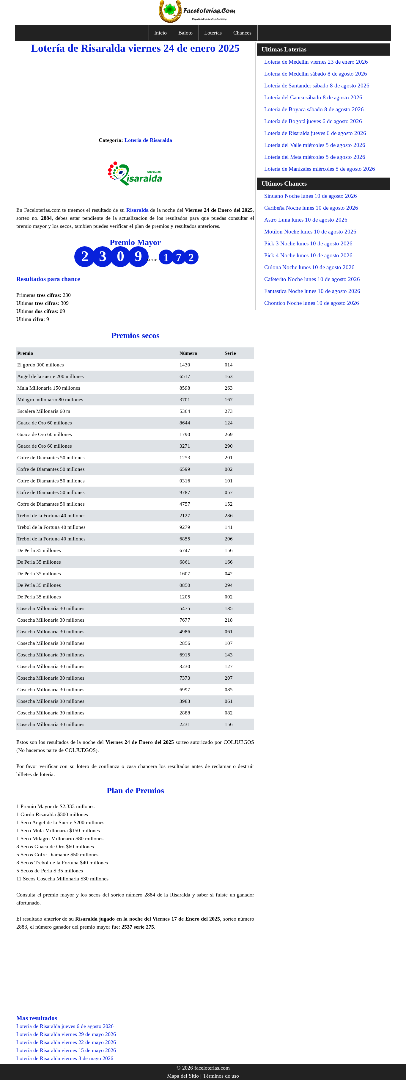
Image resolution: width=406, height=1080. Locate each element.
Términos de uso (221, 1076)
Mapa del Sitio (183, 1076)
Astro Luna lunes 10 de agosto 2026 (305, 220)
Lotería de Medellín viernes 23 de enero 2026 (316, 62)
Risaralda (137, 210)
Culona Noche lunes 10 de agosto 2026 (309, 267)
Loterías (213, 33)
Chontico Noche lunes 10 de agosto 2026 (311, 303)
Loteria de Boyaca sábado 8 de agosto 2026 (314, 109)
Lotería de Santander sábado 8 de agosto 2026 (316, 85)
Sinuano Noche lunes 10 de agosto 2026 (310, 196)
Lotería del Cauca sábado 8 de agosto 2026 (313, 97)
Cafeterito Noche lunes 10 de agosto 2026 (312, 279)
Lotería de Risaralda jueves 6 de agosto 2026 (315, 133)
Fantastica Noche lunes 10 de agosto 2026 (312, 291)
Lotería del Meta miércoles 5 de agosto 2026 (314, 157)
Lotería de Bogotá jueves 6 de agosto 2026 (313, 121)
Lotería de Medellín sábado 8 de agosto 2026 (315, 73)
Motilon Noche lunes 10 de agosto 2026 (310, 231)
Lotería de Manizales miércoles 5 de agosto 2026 (319, 169)
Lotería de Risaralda (148, 140)
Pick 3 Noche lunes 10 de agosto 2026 (308, 243)
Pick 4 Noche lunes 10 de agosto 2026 (308, 255)
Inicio (160, 33)
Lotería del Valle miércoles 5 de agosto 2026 (314, 145)
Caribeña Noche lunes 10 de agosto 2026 (311, 208)
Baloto (185, 33)
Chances (242, 33)
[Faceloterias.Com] (203, 21)
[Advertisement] (135, 94)
